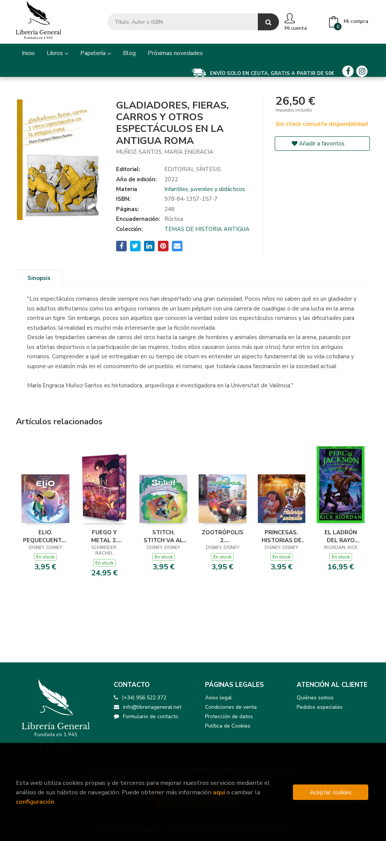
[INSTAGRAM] (362, 71)
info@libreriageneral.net (152, 707)
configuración (35, 801)
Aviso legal (218, 697)
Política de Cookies (227, 725)
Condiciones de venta (231, 707)
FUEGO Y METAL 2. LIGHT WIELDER (104, 536)
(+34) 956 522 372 (144, 697)
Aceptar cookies (331, 792)
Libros (55, 53)
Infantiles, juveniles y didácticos (204, 189)
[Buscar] (268, 22)
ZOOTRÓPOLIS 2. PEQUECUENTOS (222, 536)
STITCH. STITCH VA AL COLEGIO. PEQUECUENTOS (163, 536)
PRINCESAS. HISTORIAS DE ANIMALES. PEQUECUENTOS (281, 536)
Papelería (93, 53)
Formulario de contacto (150, 716)
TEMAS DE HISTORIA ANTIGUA (207, 229)
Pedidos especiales (320, 707)
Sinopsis (39, 278)
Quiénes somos (315, 697)
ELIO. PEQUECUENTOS (45, 536)
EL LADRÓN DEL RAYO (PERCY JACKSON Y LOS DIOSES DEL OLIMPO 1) (341, 536)
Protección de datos (229, 716)
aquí (219, 792)
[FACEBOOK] (348, 71)
